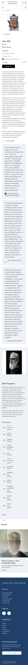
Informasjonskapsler (7, 599)
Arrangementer (6, 601)
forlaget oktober (13, 3)
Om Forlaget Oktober (7, 593)
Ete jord (9, 433)
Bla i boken (7, 34)
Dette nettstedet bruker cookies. (9, 662)
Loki (8, 453)
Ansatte (4, 625)
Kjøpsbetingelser (6, 595)
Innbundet (9, 53)
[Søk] (25, 7)
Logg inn (23, 3)
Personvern (5, 597)
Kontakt (4, 623)
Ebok (8, 56)
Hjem (3, 10)
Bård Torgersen (6, 47)
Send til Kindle (5, 603)
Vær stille (9, 439)
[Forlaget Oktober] (4, 613)
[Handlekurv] (25, 3)
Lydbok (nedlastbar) (11, 59)
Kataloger (4, 633)
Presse (3, 627)
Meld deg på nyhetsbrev (11, 653)
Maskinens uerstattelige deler (10, 488)
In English (4, 629)
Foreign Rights (5, 631)
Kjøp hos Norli (8, 66)
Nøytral (9, 480)
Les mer (4, 514)
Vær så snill (10, 466)
